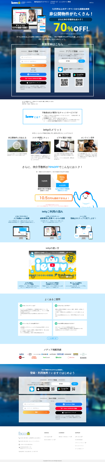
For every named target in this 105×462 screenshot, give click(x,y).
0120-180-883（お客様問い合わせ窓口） (30, 438)
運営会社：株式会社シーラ (64, 436)
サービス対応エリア (79, 448)
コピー (81, 61)
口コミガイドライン (79, 445)
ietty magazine (47, 436)
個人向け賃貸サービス (49, 439)
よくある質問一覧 (52, 338)
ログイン (92, 2)
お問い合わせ (78, 436)
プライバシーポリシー (80, 442)
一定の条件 (72, 33)
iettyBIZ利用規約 (78, 439)
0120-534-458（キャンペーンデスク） (30, 441)
